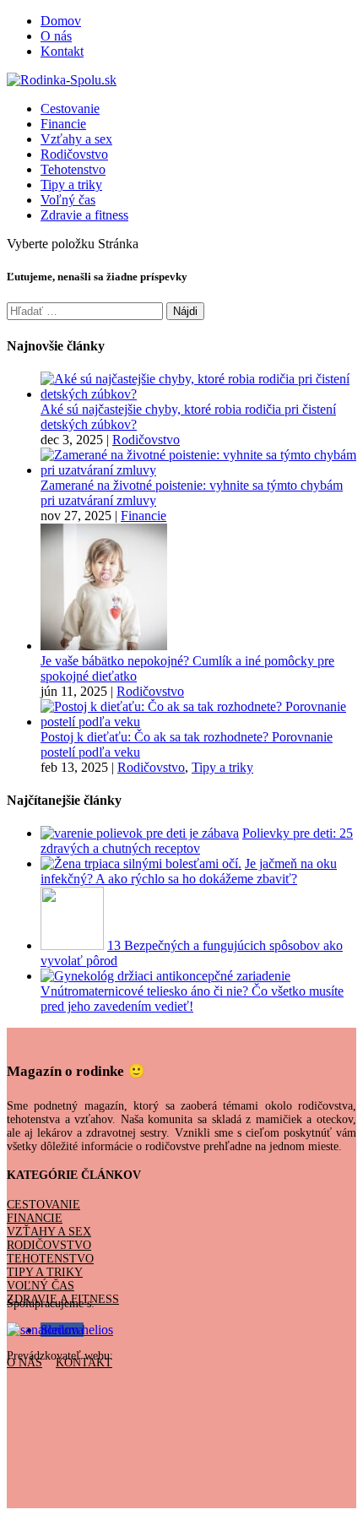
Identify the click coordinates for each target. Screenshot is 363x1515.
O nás (56, 36)
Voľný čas (68, 200)
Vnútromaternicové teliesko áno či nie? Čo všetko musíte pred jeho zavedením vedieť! (192, 998)
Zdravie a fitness (84, 215)
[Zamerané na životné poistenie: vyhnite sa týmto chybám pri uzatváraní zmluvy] (198, 470)
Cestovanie (70, 108)
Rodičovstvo (74, 154)
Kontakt (62, 51)
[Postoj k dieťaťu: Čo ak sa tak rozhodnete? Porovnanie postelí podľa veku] (198, 721)
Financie (63, 124)
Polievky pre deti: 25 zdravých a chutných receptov (197, 840)
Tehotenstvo (73, 169)
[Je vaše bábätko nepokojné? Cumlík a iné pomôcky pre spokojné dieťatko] (104, 645)
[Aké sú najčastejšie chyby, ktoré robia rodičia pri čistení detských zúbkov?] (198, 394)
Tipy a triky (71, 184)
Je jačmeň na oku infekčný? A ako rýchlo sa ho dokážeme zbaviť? (189, 871)
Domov (61, 21)
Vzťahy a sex (76, 139)
